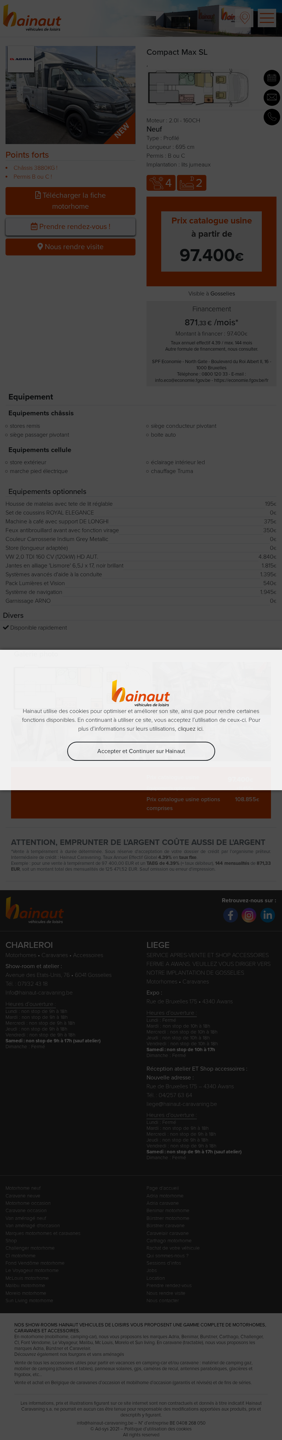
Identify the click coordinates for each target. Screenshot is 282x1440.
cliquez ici (190, 728)
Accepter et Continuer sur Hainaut (141, 751)
